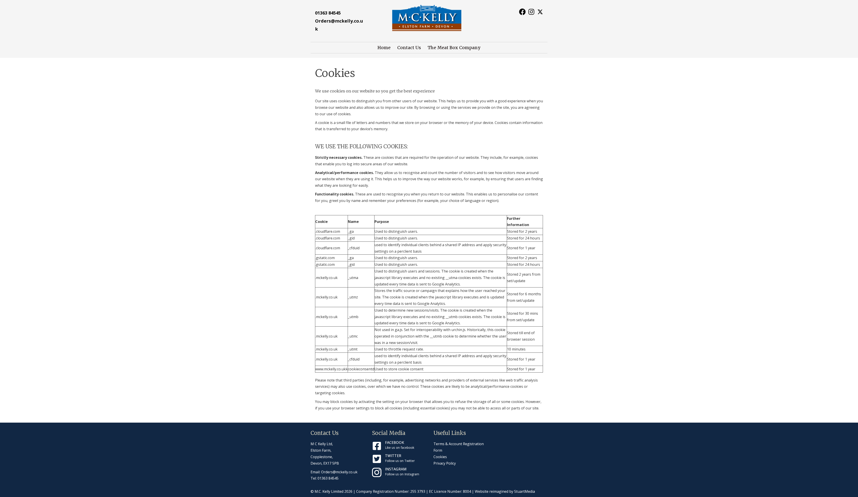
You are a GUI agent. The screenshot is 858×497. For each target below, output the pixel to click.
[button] (522, 12)
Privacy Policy (444, 463)
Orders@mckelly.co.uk (339, 472)
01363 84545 (328, 13)
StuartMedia (524, 491)
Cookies (440, 456)
